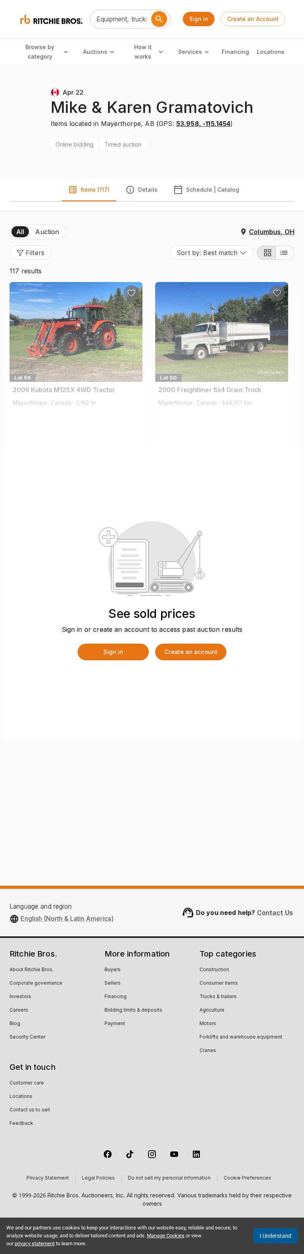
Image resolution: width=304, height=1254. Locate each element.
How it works (143, 52)
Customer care (27, 1083)
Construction (214, 970)
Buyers (112, 970)
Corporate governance (36, 983)
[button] (30, 253)
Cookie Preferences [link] (247, 1178)
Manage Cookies (165, 1236)
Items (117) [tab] (95, 189)
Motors (208, 1023)
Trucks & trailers (218, 997)
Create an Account (253, 18)
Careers (19, 1010)
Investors (20, 997)
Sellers (112, 983)
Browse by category (39, 52)
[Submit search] (159, 19)
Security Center (28, 1037)
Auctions (95, 51)
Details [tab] (148, 189)
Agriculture (212, 1010)
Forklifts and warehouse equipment (241, 1037)
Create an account (190, 652)
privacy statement (35, 1243)
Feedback (21, 1123)
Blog (15, 1023)
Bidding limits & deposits (133, 1010)
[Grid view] (266, 253)
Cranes (208, 1050)
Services (190, 51)
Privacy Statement (48, 1178)
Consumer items (219, 983)
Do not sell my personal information (169, 1178)
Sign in (198, 18)
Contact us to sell (30, 1110)
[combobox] (212, 253)
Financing (235, 51)
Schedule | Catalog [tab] (212, 189)
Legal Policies (98, 1178)
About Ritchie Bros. (31, 970)
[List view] (285, 253)
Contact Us (275, 913)
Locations (270, 51)
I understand (275, 1236)
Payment (114, 1023)
